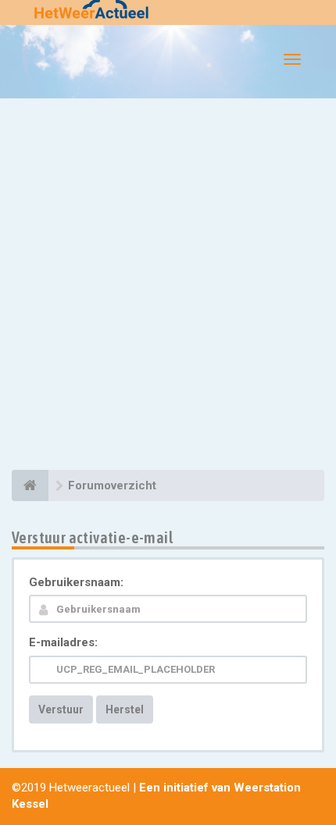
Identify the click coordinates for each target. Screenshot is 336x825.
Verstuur (61, 709)
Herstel (124, 709)
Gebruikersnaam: (76, 582)
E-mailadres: (63, 642)
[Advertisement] (168, 286)
